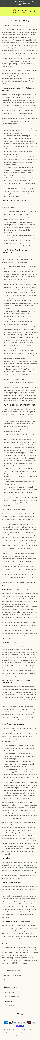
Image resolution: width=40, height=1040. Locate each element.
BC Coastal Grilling (12, 1029)
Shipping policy (23, 1032)
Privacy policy (34, 1029)
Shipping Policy (9, 992)
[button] (4, 11)
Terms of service (9, 1005)
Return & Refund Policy (11, 996)
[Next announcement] (36, 3)
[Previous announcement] (3, 3)
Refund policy (32, 1032)
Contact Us (7, 980)
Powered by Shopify (22, 1029)
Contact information (11, 1032)
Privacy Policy (8, 1001)
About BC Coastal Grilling (12, 975)
